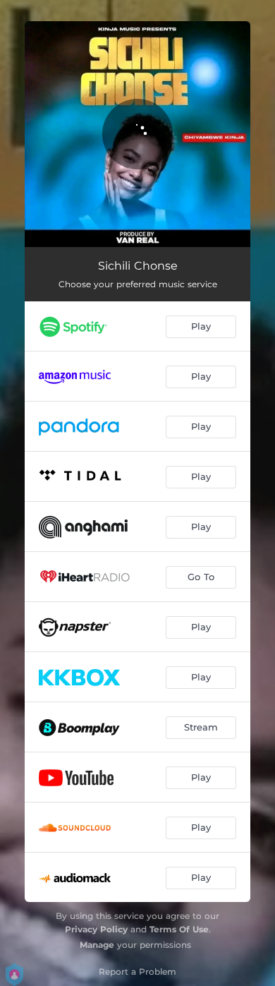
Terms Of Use (179, 929)
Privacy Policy (96, 929)
